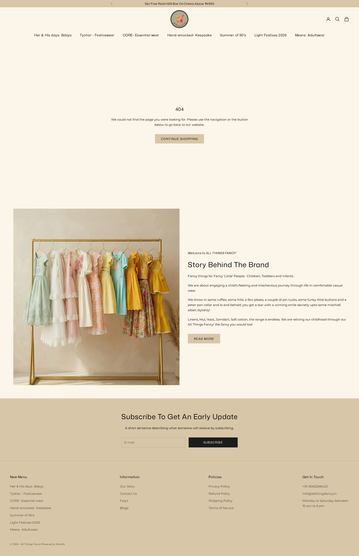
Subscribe (213, 442)
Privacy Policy (219, 486)
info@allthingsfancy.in (319, 494)
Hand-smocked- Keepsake (189, 35)
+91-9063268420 (315, 486)
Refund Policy (219, 494)
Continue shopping (179, 139)
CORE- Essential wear (141, 35)
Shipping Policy (220, 501)
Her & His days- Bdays (52, 35)
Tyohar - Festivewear (97, 35)
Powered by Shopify (53, 544)
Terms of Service (221, 508)
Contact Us (128, 494)
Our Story (127, 486)
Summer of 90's (233, 35)
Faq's (124, 501)
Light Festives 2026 (270, 35)
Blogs (124, 508)
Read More (204, 339)
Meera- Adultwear (310, 35)
